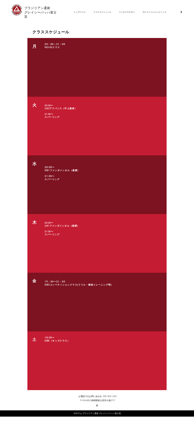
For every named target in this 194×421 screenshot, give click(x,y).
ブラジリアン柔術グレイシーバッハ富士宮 (40, 12)
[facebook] (181, 12)
